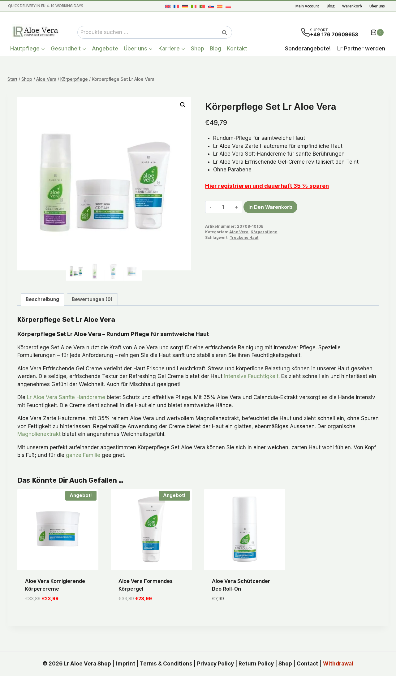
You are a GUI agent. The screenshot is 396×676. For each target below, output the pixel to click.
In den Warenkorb (270, 207)
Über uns (377, 6)
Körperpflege (264, 232)
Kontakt (237, 48)
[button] (182, 104)
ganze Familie (83, 455)
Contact (307, 664)
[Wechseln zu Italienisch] (193, 6)
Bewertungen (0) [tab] (92, 299)
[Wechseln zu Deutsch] (185, 6)
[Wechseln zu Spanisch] (219, 6)
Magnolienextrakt (39, 434)
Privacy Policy (215, 664)
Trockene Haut (244, 237)
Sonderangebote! (308, 48)
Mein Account (307, 6)
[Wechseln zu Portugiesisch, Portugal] (202, 6)
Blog (331, 6)
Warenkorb (352, 6)
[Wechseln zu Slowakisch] (211, 6)
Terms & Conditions (166, 664)
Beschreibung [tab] (42, 299)
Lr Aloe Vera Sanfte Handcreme (66, 397)
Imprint (125, 664)
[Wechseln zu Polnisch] (228, 6)
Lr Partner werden (361, 48)
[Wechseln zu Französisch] (176, 6)
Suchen (226, 32)
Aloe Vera (238, 232)
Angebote (105, 48)
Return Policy (256, 664)
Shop (197, 48)
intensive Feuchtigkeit (251, 376)
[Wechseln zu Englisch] (167, 6)
